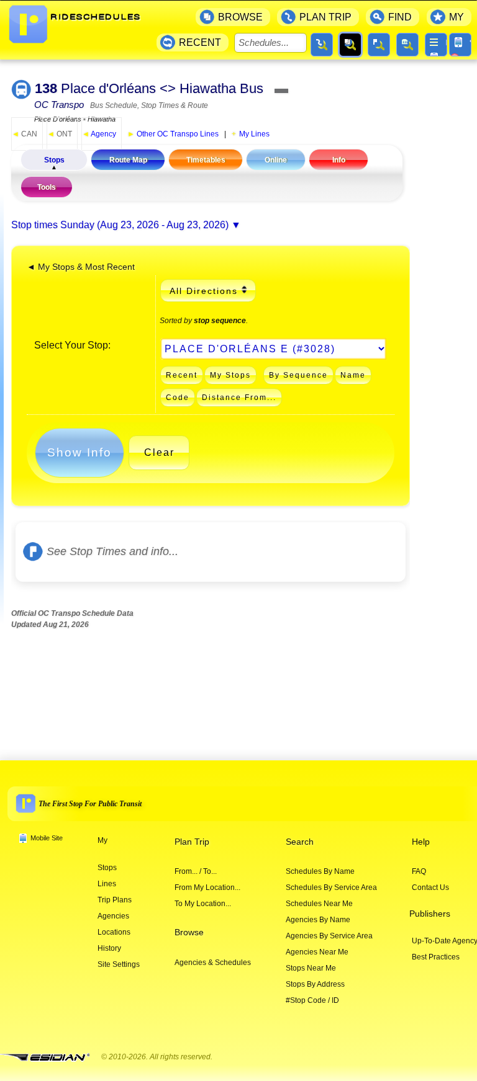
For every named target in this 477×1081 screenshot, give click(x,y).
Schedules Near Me (319, 903)
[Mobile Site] (460, 44)
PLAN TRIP (325, 17)
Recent (182, 375)
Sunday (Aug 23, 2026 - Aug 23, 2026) (144, 225)
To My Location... (203, 903)
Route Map (128, 160)
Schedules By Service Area (331, 887)
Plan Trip (192, 842)
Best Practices (436, 957)
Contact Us (430, 887)
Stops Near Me (311, 968)
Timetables (205, 160)
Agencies (113, 916)
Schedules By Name (320, 871)
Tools (46, 187)
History (109, 948)
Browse (189, 932)
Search (300, 842)
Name (353, 375)
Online (276, 160)
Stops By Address (315, 984)
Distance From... (239, 397)
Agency (99, 134)
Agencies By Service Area (329, 936)
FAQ (419, 871)
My (102, 840)
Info (338, 160)
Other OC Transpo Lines (173, 134)
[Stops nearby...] (379, 44)
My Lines (254, 134)
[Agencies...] (407, 44)
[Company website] (49, 1057)
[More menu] (436, 44)
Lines (107, 883)
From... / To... (196, 871)
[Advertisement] (237, 684)
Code (177, 397)
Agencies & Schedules (213, 962)
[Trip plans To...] (322, 44)
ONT (59, 134)
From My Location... (207, 887)
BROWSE (240, 17)
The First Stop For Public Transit (90, 803)
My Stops (230, 375)
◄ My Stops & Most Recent (81, 267)
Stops (54, 160)
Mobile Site (46, 838)
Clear (159, 452)
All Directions (204, 291)
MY (456, 17)
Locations (114, 932)
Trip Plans (115, 900)
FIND (400, 17)
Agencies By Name (318, 919)
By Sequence (298, 375)
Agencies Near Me (317, 952)
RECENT (200, 42)
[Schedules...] (350, 44)
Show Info (79, 452)
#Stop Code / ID (312, 1000)
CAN (24, 134)
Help (421, 842)
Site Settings (119, 964)
